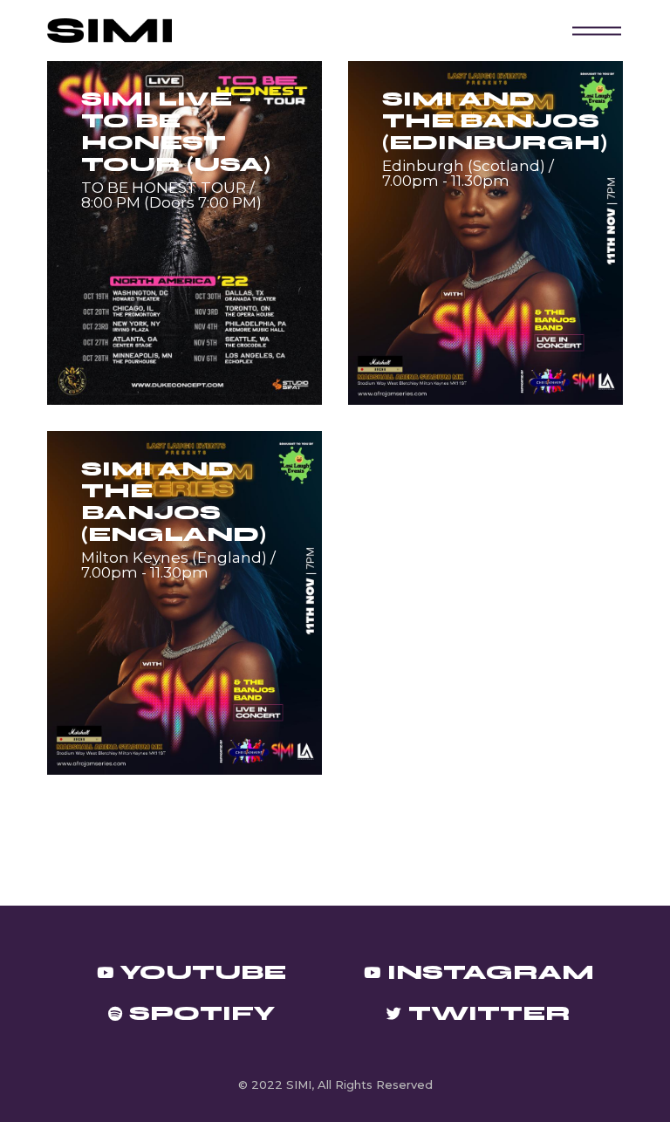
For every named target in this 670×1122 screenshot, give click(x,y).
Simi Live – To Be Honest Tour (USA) (175, 131)
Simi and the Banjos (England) (173, 501)
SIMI (298, 1084)
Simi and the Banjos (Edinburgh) (494, 120)
